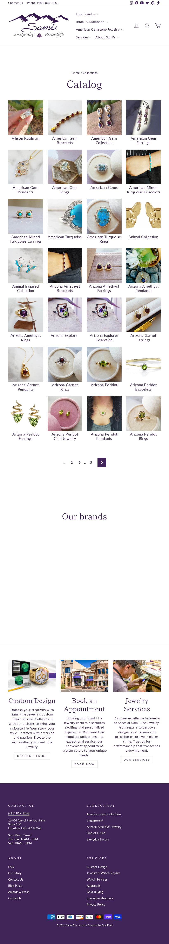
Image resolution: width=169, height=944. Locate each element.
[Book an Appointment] (84, 676)
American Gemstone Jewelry (98, 29)
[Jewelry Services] (137, 676)
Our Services (137, 759)
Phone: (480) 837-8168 (42, 3)
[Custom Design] (32, 676)
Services (82, 37)
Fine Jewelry (86, 14)
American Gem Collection (104, 814)
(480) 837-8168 (18, 813)
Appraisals (93, 885)
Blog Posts (15, 885)
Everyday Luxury (98, 839)
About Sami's (105, 37)
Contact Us (15, 879)
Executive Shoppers (100, 898)
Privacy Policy (96, 904)
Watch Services (97, 879)
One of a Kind (96, 833)
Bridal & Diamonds (90, 22)
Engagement (95, 820)
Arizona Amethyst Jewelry (104, 827)
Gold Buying (95, 892)
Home (76, 73)
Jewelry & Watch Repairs (103, 873)
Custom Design (32, 755)
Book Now (84, 764)
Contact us (15, 3)
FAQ (11, 867)
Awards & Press (18, 892)
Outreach (14, 898)
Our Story (15, 873)
